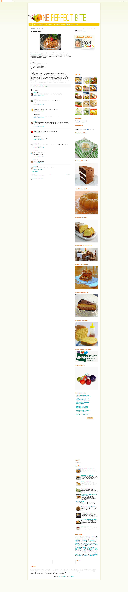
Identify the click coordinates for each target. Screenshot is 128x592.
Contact (76, 24)
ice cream (38, 86)
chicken (86, 539)
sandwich (83, 550)
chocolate (77, 540)
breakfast (83, 537)
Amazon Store (70, 24)
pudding (91, 548)
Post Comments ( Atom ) (39, 175)
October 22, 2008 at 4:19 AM (39, 95)
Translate (83, 122)
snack (81, 553)
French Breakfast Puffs (80, 501)
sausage (94, 550)
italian (82, 544)
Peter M (35, 92)
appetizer (82, 536)
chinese (93, 539)
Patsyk (35, 159)
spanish (93, 553)
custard (93, 541)
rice (86, 549)
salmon (96, 549)
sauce (88, 550)
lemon (91, 544)
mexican (95, 546)
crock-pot (83, 541)
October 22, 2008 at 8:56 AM (39, 117)
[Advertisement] (64, 7)
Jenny (35, 166)
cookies (76, 541)
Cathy (35, 121)
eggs (85, 543)
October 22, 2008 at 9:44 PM (39, 162)
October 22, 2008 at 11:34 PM (39, 169)
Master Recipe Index (37, 24)
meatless (90, 546)
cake (89, 537)
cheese (79, 539)
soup (87, 553)
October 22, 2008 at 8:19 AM (39, 104)
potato (85, 548)
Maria (35, 130)
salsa (78, 550)
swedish (76, 554)
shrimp (84, 551)
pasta (84, 547)
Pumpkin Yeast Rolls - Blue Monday (87, 468)
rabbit (82, 549)
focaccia (94, 543)
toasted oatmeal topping (44, 86)
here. (89, 44)
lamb (87, 544)
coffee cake (84, 540)
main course (81, 546)
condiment (92, 540)
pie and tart (94, 547)
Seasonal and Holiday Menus (59, 24)
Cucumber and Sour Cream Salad (87, 488)
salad (90, 549)
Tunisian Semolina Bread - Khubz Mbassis (89, 506)
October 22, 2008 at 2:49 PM (39, 147)
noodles (78, 547)
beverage (77, 537)
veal (90, 554)
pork (80, 548)
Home (30, 24)
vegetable (95, 554)
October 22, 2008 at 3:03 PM (39, 156)
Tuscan (76, 536)
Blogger (72, 576)
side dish (91, 551)
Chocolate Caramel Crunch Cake (87, 475)
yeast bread (92, 555)
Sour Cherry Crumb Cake (85, 481)
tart (81, 554)
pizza (76, 548)
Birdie (35, 150)
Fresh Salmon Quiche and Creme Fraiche (88, 519)
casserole (95, 537)
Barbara (35, 143)
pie (89, 547)
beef (93, 536)
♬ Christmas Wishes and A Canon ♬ (88, 513)
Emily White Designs (62, 576)
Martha (35, 99)
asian (88, 536)
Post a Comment (35, 171)
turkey (86, 554)
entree (89, 543)
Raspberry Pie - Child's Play (86, 526)
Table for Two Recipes (47, 24)
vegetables (79, 555)
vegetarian (86, 555)
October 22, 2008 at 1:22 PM (39, 139)
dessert (35, 86)
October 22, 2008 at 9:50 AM (39, 126)
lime (96, 544)
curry (89, 541)
